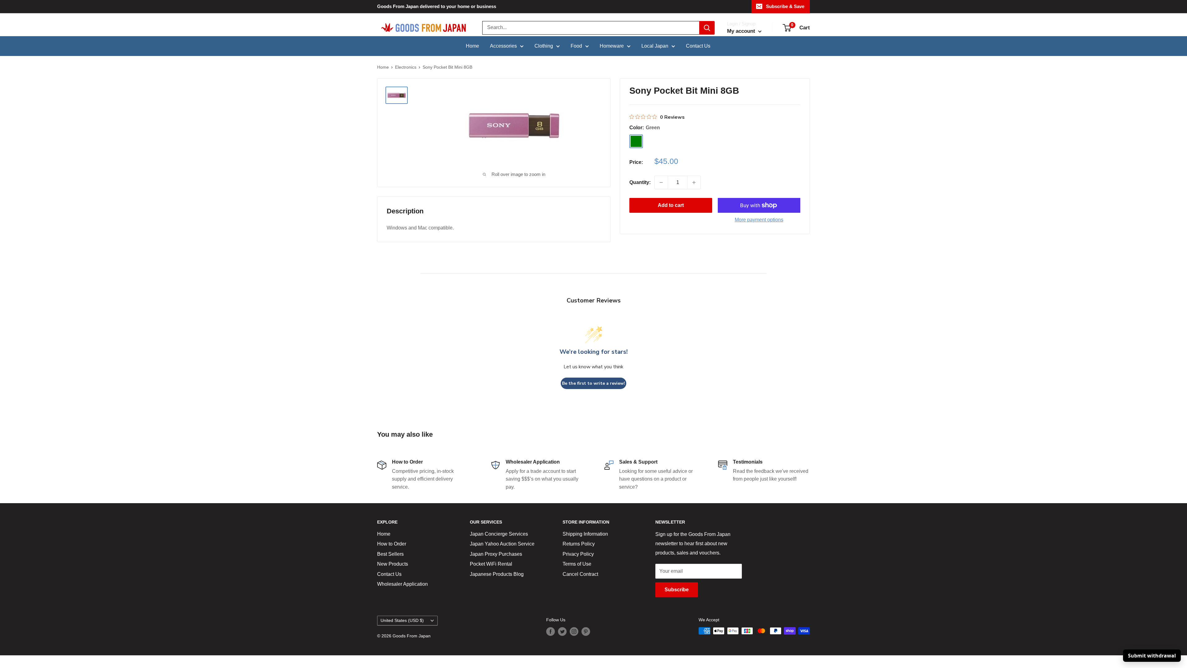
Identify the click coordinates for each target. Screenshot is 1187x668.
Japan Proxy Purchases (496, 554)
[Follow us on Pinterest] (585, 631)
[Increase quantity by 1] (693, 182)
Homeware (612, 46)
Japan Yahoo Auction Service (502, 543)
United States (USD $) (402, 620)
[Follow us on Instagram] (574, 631)
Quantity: (640, 182)
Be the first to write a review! (593, 383)
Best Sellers (390, 554)
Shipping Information (585, 534)
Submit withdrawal (1152, 655)
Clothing (543, 46)
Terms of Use (577, 564)
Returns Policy (579, 543)
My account (742, 31)
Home (472, 46)
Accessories (503, 46)
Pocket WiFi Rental (491, 564)
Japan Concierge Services (499, 534)
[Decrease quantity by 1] (661, 182)
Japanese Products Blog (497, 574)
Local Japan (654, 46)
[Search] (707, 28)
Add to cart (671, 205)
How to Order (391, 543)
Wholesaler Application (402, 584)
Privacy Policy (578, 554)
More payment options (759, 219)
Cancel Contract (580, 574)
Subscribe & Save (785, 6)
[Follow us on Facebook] (550, 631)
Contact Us (698, 46)
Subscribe (677, 589)
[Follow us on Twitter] (562, 631)
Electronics (405, 67)
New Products (392, 564)
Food (576, 46)
